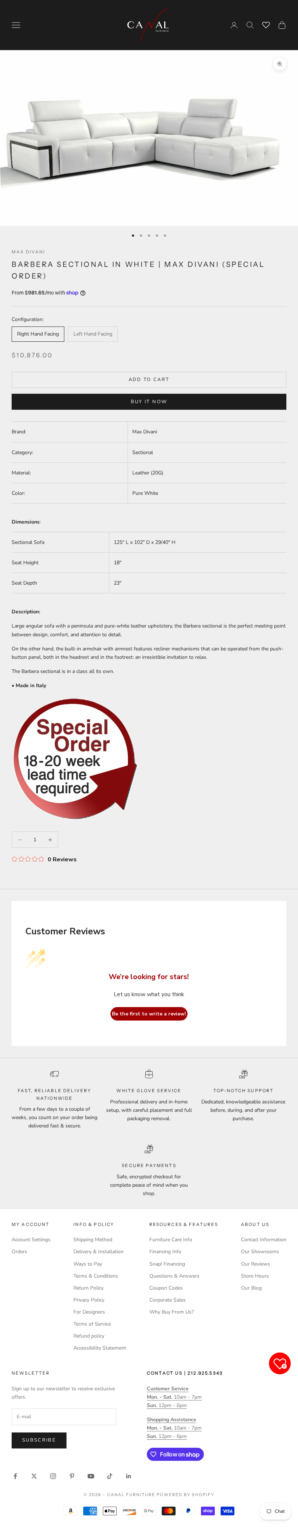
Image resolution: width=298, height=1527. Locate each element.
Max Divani (28, 251)
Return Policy (88, 1287)
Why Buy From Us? (171, 1311)
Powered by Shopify (185, 1494)
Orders (19, 1251)
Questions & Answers (174, 1275)
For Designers (89, 1311)
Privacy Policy (88, 1299)
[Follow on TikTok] (109, 1476)
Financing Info (165, 1251)
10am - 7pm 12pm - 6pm (174, 1397)
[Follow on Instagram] (53, 1476)
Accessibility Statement (99, 1347)
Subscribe (39, 1440)
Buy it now (149, 401)
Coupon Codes (166, 1287)
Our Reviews (255, 1264)
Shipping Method (92, 1239)
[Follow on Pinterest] (72, 1476)
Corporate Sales (167, 1299)
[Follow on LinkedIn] (128, 1476)
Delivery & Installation (98, 1251)
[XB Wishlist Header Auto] (266, 24)
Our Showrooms (260, 1251)
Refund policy (88, 1335)
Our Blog (251, 1287)
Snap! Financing (167, 1264)
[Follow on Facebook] (15, 1476)
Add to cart (149, 379)
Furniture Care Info (170, 1239)
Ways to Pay (87, 1264)
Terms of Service (92, 1323)
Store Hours (255, 1275)
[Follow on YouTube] (90, 1476)
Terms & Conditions (95, 1275)
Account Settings (31, 1239)
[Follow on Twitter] (34, 1476)
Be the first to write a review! (149, 1013)
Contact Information (263, 1239)
